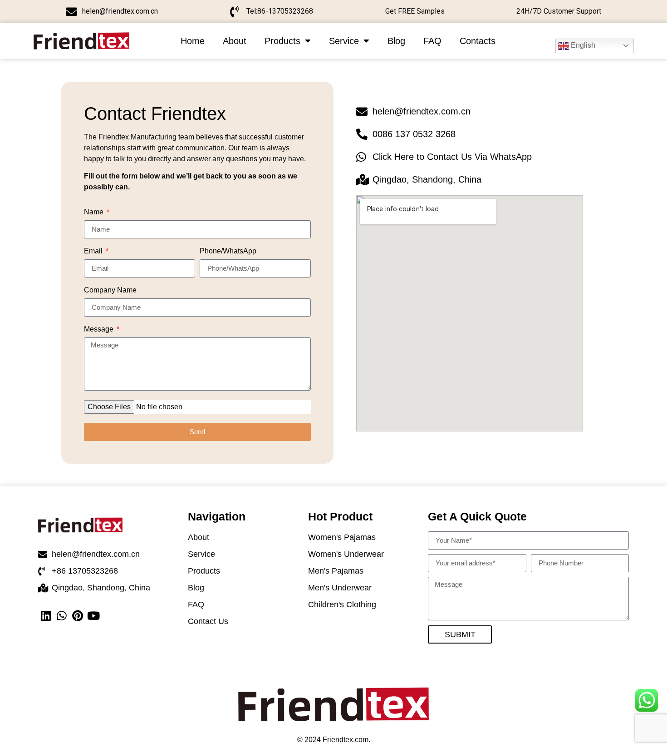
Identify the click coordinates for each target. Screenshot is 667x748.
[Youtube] (94, 616)
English (582, 45)
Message (99, 329)
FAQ (432, 41)
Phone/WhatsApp (228, 251)
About (234, 41)
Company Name (110, 290)
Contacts (477, 41)
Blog (396, 41)
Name (94, 212)
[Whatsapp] (62, 616)
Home (193, 41)
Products (282, 41)
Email (94, 251)
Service (344, 41)
